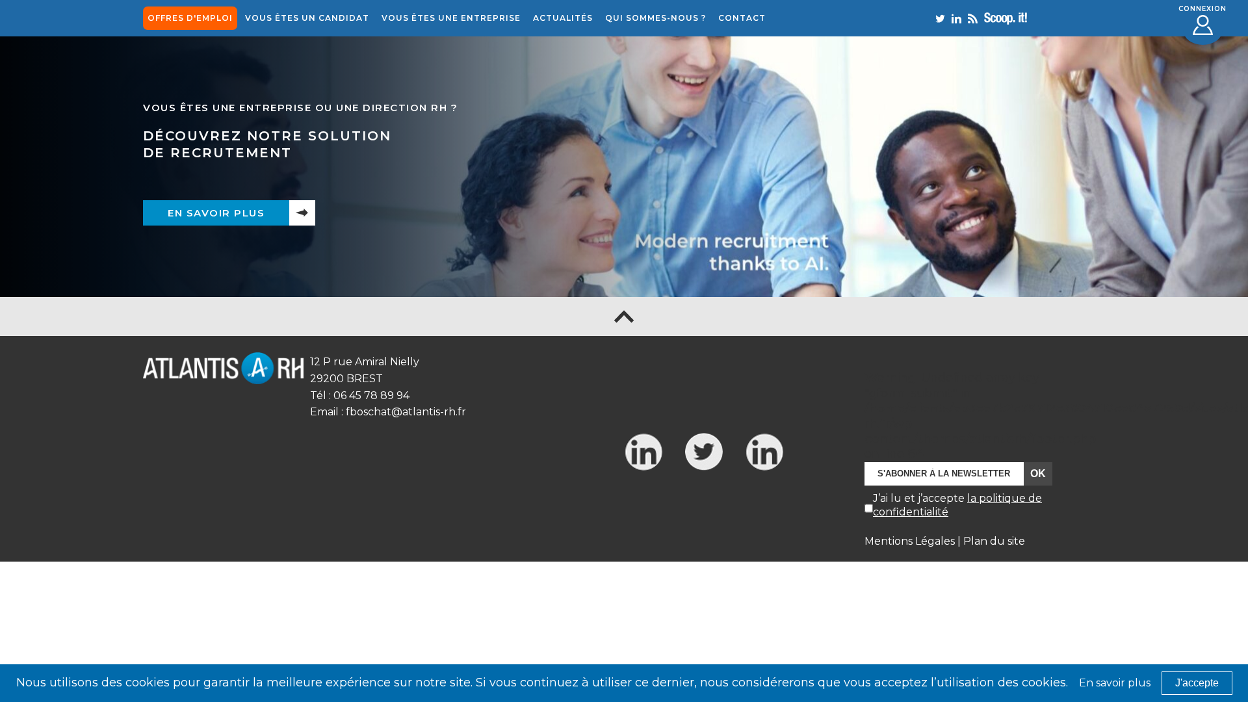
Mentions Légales (909, 541)
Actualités (563, 18)
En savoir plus (216, 213)
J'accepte (1197, 682)
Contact (742, 18)
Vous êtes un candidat (307, 18)
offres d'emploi (190, 18)
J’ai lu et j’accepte (957, 505)
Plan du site (994, 541)
